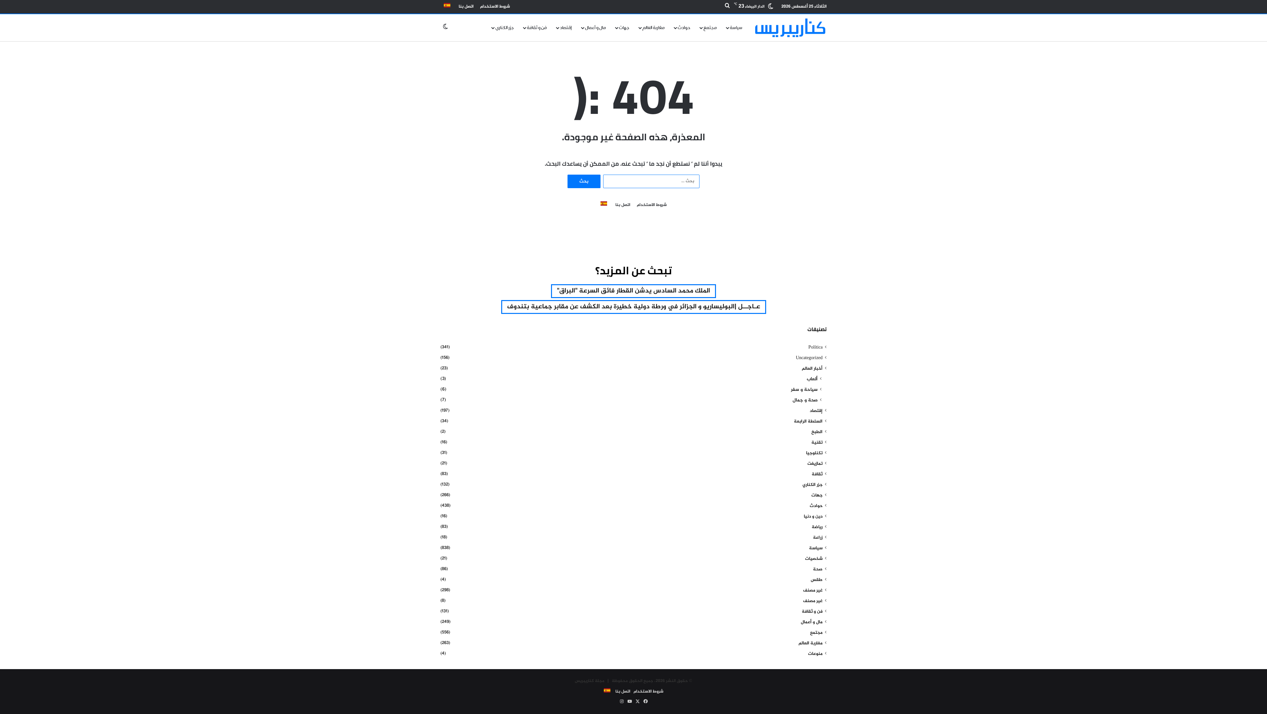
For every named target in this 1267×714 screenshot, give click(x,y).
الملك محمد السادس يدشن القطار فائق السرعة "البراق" (633, 291)
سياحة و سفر (804, 389)
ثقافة (817, 474)
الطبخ (817, 432)
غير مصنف (813, 590)
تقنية (817, 442)
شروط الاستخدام (495, 6)
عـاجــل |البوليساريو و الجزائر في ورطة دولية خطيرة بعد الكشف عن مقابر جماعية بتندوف (633, 306)
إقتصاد (566, 27)
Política (815, 347)
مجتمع (710, 27)
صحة (818, 569)
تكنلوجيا (814, 453)
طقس (817, 580)
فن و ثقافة (537, 27)
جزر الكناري (504, 27)
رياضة (817, 527)
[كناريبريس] (790, 27)
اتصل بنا (466, 6)
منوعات (815, 654)
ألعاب (812, 379)
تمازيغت (815, 463)
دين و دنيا (813, 516)
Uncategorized (809, 358)
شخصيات (814, 558)
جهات (624, 27)
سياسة (736, 27)
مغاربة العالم (653, 27)
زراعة (818, 537)
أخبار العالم (812, 368)
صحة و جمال (805, 400)
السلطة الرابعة (808, 421)
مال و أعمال (595, 27)
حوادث (684, 27)
